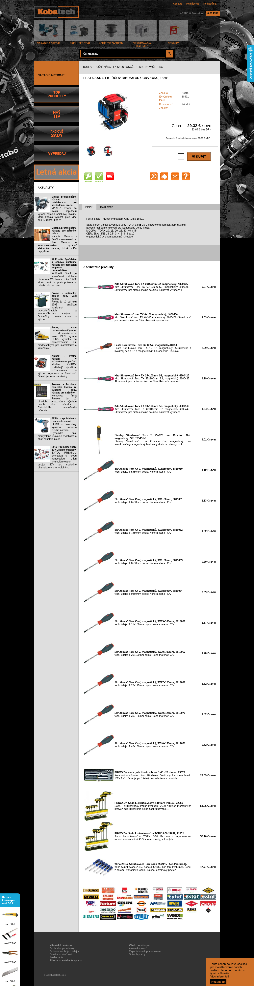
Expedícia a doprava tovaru (145, 951)
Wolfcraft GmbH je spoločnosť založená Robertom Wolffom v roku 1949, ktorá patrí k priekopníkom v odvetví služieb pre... (57, 279)
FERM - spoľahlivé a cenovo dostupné (64, 420)
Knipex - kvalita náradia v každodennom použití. (64, 359)
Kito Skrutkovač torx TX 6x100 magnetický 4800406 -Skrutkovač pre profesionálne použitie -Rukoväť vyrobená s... (152, 317)
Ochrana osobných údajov (65, 951)
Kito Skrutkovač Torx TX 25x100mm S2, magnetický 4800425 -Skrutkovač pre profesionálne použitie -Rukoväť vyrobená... (152, 378)
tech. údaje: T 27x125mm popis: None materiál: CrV (149, 684)
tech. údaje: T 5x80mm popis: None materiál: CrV (148, 470)
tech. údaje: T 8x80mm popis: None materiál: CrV (148, 562)
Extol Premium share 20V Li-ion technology (64, 448)
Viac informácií (219, 976)
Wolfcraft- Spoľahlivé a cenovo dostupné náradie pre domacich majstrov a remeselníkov (64, 265)
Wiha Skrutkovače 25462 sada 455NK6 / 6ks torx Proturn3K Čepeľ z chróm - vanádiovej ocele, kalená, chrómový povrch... (152, 867)
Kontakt (177, 3)
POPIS (89, 207)
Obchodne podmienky (62, 948)
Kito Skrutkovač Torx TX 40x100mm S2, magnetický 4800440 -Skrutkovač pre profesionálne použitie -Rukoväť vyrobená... (152, 409)
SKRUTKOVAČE (126, 67)
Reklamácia (56, 957)
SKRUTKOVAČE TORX (150, 67)
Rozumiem (218, 981)
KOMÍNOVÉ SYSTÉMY (111, 43)
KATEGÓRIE (107, 207)
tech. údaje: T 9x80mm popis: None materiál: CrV (148, 592)
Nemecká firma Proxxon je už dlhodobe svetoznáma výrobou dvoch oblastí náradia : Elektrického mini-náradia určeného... (57, 403)
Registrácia (209, 3)
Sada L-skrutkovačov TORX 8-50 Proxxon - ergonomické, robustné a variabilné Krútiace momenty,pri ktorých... (152, 836)
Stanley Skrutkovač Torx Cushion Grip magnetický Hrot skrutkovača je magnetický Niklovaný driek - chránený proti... (152, 440)
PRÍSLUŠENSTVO (80, 43)
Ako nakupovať (137, 948)
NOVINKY (173, 43)
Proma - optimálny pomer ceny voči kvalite (64, 296)
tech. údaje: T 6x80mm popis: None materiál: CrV (148, 501)
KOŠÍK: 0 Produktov (199, 13)
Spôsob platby (137, 954)
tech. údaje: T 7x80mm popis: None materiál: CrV (148, 531)
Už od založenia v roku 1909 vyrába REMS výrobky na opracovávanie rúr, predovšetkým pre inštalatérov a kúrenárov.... (57, 340)
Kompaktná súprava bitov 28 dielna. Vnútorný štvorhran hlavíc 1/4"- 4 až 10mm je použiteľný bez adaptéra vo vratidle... (152, 775)
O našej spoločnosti (61, 954)
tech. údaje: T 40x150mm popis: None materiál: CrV (149, 745)
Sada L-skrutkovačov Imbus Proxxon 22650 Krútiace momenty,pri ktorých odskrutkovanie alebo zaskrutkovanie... (152, 805)
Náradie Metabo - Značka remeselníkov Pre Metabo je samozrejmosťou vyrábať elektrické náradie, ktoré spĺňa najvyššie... (57, 244)
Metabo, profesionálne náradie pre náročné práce (64, 231)
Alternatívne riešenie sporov (66, 960)
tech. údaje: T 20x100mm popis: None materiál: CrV (149, 653)
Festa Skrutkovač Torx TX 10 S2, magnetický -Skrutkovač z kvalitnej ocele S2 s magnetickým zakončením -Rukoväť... (152, 348)
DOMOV (87, 67)
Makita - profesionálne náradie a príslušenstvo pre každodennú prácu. (64, 201)
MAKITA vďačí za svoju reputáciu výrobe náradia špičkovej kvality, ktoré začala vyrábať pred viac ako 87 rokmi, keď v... (57, 214)
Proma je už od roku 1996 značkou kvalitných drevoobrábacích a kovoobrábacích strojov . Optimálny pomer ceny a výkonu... (57, 310)
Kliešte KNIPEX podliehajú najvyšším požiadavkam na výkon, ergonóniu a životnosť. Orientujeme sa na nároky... (57, 370)
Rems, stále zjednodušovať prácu (64, 329)
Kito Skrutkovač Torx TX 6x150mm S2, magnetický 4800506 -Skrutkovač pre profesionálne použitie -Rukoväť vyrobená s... (152, 286)
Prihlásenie (192, 3)
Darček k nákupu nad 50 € (8, 894)
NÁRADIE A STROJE (49, 43)
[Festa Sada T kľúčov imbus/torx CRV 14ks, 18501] (113, 140)
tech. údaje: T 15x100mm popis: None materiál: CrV (149, 623)
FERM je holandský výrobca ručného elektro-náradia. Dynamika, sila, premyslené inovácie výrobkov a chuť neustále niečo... (57, 431)
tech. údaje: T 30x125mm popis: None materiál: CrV (149, 714)
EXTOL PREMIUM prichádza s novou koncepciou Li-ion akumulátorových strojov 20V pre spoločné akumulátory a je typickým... (57, 460)
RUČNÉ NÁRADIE (105, 67)
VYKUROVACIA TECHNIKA (142, 44)
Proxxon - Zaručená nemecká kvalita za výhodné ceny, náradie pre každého (64, 388)
